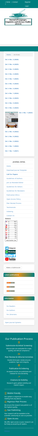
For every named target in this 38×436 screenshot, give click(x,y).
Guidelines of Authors (14, 178)
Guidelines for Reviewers (16, 191)
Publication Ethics (13, 195)
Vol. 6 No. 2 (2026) (12, 59)
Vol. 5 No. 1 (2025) (12, 79)
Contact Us (10, 216)
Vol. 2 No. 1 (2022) (12, 146)
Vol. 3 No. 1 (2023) (26, 113)
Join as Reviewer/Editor (15, 183)
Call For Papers (12, 174)
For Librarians (12, 314)
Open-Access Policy (14, 199)
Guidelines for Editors (14, 187)
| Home (7, 2)
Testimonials (11, 207)
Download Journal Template (17, 170)
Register (28, 2)
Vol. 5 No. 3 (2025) (12, 69)
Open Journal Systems (13, 322)
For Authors (11, 310)
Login (27, 6)
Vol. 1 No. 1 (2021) (12, 151)
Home (9, 55)
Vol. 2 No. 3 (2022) (12, 136)
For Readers (11, 306)
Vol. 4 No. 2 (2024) (12, 88)
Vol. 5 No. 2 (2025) (12, 74)
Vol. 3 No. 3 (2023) (12, 103)
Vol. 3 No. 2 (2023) (12, 108)
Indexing (10, 211)
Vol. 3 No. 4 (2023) (12, 98)
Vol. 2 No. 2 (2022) (12, 141)
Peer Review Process (14, 203)
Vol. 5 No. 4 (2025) (12, 64)
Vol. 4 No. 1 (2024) (12, 93)
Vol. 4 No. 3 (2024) (12, 84)
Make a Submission (13, 268)
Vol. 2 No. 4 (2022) (12, 132)
